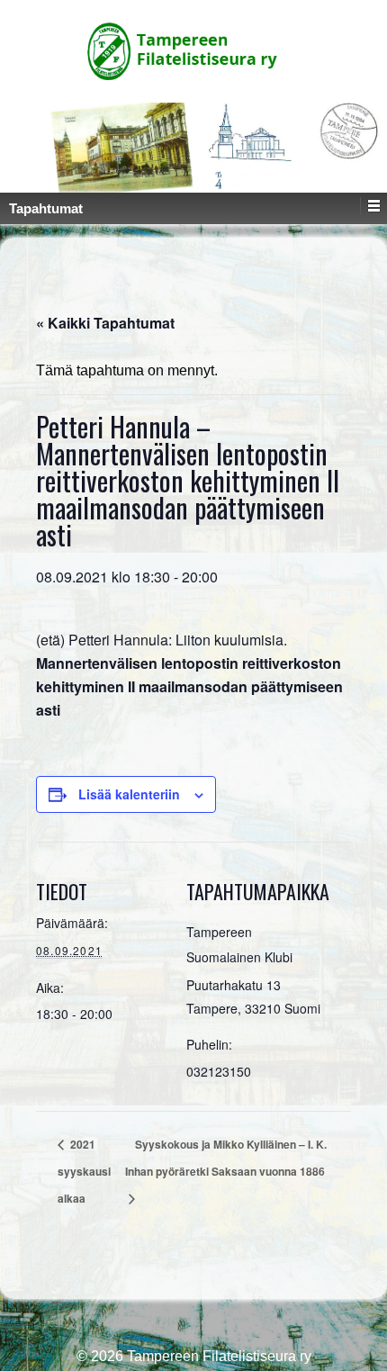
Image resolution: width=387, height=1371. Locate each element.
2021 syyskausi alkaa (84, 1171)
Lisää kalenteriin (129, 794)
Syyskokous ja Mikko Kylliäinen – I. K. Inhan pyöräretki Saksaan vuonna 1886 (226, 1157)
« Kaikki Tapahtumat (105, 322)
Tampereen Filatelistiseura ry (217, 1356)
